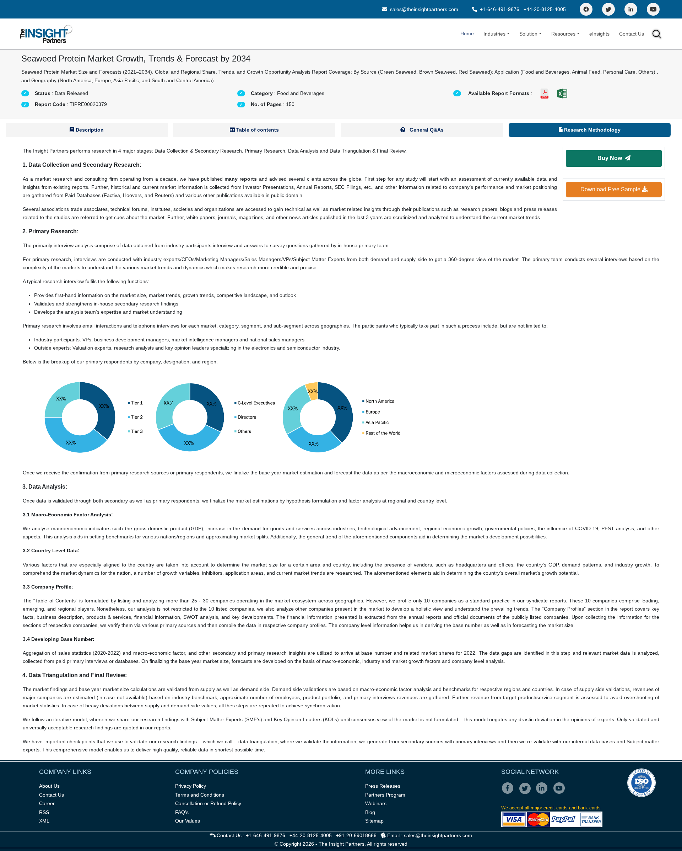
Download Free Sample (611, 189)
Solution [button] (528, 34)
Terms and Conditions (199, 795)
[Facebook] (586, 9)
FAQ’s (182, 812)
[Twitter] (608, 9)
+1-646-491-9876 (499, 9)
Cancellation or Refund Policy (208, 803)
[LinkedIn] (630, 9)
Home (467, 33)
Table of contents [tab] (257, 130)
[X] (527, 793)
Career (47, 803)
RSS (44, 812)
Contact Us (631, 34)
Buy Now (611, 158)
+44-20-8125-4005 (545, 9)
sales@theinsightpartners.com (423, 9)
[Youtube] (560, 793)
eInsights (599, 34)
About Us (49, 786)
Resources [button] (563, 34)
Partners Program (385, 795)
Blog (370, 812)
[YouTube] (653, 9)
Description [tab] (89, 130)
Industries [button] (494, 34)
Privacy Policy (190, 786)
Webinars (375, 803)
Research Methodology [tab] (592, 130)
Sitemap (374, 821)
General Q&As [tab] (426, 130)
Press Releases (382, 786)
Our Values (187, 821)
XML (44, 821)
